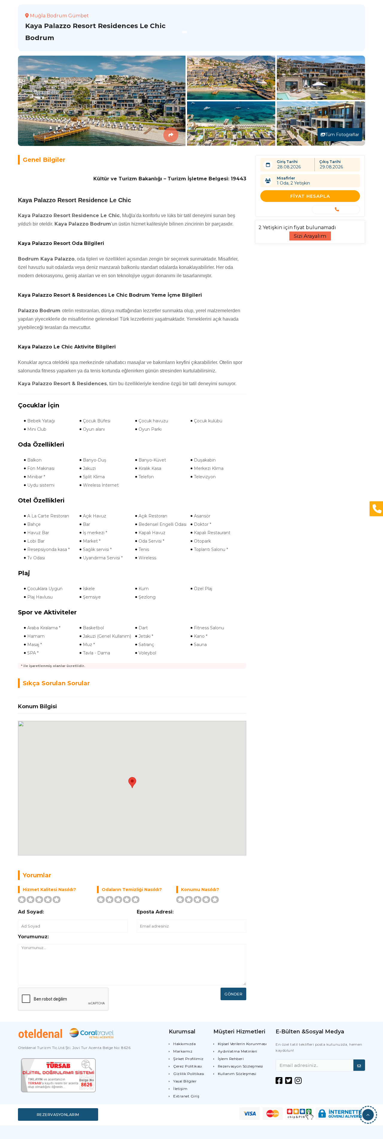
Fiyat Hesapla (310, 196)
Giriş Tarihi (287, 161)
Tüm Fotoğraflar (342, 134)
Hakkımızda (184, 1043)
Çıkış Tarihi (330, 161)
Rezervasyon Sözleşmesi (240, 1066)
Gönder (233, 994)
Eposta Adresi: (155, 912)
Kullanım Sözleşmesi (237, 1073)
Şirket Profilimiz (188, 1058)
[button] (368, 1115)
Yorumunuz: (33, 936)
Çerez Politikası (187, 1066)
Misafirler (286, 178)
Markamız (182, 1051)
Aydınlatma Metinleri (237, 1051)
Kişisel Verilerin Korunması (242, 1043)
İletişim (180, 1088)
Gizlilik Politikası (188, 1073)
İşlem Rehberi (231, 1058)
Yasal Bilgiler (185, 1081)
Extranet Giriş (186, 1096)
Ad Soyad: (31, 912)
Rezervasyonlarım (58, 1114)
